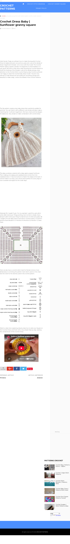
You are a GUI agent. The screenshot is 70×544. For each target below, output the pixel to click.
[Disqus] (21, 403)
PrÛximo (3, 378)
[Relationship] (49, 7)
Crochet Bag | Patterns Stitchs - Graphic (63, 465)
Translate (58, 515)
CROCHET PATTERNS (7, 7)
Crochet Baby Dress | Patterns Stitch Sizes (62, 489)
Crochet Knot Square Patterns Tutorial (62, 497)
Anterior (40, 378)
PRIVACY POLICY (41, 8)
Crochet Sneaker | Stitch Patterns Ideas (62, 505)
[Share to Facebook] (16, 369)
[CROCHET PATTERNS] (23, 4)
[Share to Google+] (10, 369)
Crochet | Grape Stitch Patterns (62, 473)
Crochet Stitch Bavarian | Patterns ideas (61, 482)
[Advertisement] (21, 45)
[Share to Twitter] (23, 369)
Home (4, 16)
